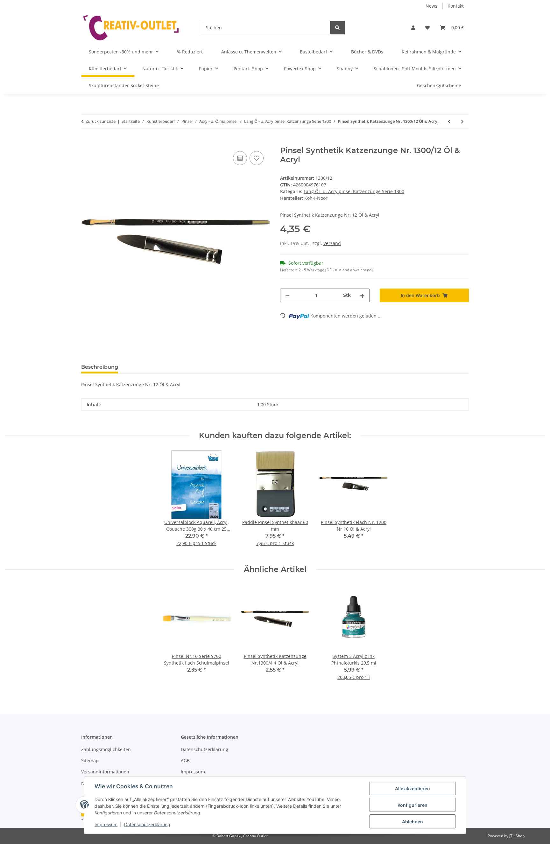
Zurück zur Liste (101, 121)
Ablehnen (412, 821)
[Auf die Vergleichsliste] (240, 158)
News (431, 6)
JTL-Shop (517, 836)
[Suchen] (337, 27)
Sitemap (90, 760)
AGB (185, 760)
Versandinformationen (105, 772)
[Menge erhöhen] (362, 295)
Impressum (106, 824)
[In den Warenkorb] (86, 142)
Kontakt (456, 6)
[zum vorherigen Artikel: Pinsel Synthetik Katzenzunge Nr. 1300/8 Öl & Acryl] (449, 121)
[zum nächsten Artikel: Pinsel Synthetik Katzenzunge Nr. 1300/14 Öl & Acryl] (462, 121)
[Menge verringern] (287, 295)
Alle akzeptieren (412, 788)
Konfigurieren (412, 805)
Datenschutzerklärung (147, 824)
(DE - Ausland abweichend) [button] (349, 270)
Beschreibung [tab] (99, 367)
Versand (332, 243)
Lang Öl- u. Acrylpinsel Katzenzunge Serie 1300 (354, 191)
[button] (413, 27)
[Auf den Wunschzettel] (257, 158)
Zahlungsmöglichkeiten (106, 749)
